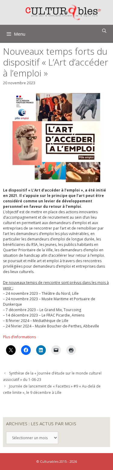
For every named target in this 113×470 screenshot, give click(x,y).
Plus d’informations (19, 337)
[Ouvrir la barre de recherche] (104, 31)
